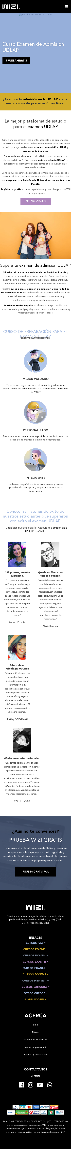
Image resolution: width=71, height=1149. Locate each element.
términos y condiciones (47, 1132)
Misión (35, 1032)
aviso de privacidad (24, 1132)
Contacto (35, 1076)
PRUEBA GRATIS (16, 60)
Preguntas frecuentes (35, 1040)
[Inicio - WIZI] (35, 907)
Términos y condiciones (35, 1054)
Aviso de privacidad (35, 1047)
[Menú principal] (67, 7)
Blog (35, 1025)
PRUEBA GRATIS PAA (36, 872)
